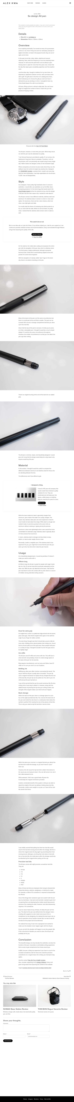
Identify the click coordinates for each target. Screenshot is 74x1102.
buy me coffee (38, 237)
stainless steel (47, 968)
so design (41, 968)
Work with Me (47, 1099)
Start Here (30, 3)
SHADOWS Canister (26, 171)
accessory (25, 968)
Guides (44, 3)
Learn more (21, 28)
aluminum (30, 968)
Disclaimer (36, 1099)
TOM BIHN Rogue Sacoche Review (52, 1009)
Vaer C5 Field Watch (42, 146)
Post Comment (7, 1040)
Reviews (38, 3)
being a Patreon (41, 962)
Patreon (25, 1099)
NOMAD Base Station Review (15, 1009)
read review (42, 505)
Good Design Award (24, 191)
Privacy (41, 1099)
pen (34, 968)
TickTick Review (9, 978)
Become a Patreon (37, 234)
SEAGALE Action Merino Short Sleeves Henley (56, 978)
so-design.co (32, 37)
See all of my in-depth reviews (36, 960)
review (37, 968)
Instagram (30, 1099)
